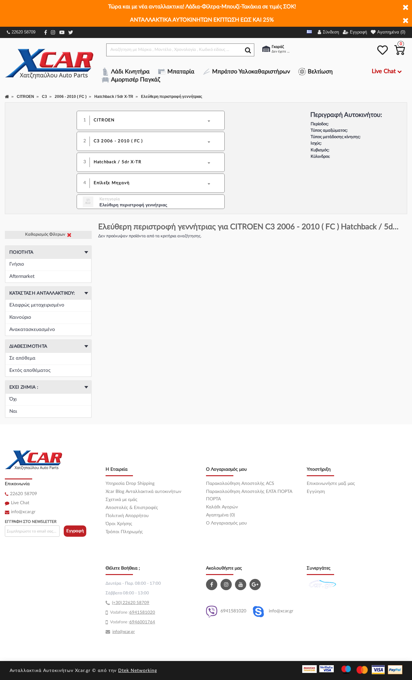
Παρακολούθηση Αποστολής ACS (240, 483)
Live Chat (20, 503)
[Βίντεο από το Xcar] (241, 584)
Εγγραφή (75, 531)
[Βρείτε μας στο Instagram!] (226, 584)
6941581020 (233, 611)
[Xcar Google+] (255, 584)
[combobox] (155, 120)
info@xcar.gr (23, 512)
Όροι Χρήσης (119, 524)
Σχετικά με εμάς (121, 499)
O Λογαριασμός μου (226, 523)
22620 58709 (23, 32)
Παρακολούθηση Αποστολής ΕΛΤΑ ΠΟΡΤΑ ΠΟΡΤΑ (249, 495)
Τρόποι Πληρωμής (124, 532)
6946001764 (142, 622)
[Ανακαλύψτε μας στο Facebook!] (212, 584)
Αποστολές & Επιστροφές (132, 507)
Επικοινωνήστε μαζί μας (331, 483)
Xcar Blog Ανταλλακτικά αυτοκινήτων (143, 491)
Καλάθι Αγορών (222, 507)
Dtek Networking (137, 670)
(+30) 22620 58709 (130, 603)
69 (132, 612)
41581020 (145, 612)
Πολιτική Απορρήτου (127, 516)
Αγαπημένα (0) (220, 515)
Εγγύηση (316, 491)
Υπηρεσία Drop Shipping (130, 483)
